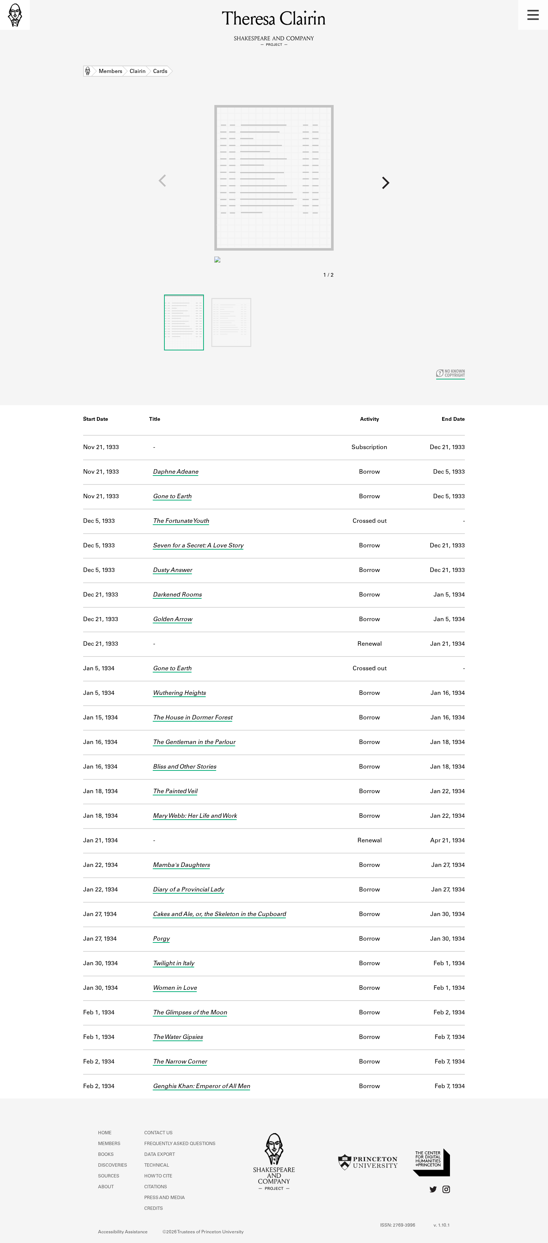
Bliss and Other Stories (184, 767)
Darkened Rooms (177, 595)
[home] (15, 15)
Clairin (138, 71)
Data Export (159, 1155)
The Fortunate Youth (181, 521)
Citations (155, 1187)
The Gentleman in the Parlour (194, 743)
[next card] (441, 185)
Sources (108, 1176)
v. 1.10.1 (442, 1225)
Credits (153, 1209)
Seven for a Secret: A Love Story (198, 546)
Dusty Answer (172, 570)
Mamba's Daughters (181, 865)
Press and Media (164, 1198)
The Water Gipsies (178, 1037)
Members (110, 71)
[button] (533, 15)
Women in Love (175, 988)
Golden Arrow (172, 620)
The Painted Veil (175, 792)
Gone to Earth (172, 497)
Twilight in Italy (173, 964)
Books (106, 1155)
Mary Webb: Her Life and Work (195, 816)
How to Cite (158, 1176)
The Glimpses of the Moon (190, 1013)
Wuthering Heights (179, 693)
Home (87, 71)
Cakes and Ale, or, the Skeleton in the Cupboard (219, 915)
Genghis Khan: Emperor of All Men (201, 1087)
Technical (156, 1165)
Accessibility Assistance (123, 1232)
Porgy (161, 939)
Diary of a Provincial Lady (188, 890)
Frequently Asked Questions (179, 1144)
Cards (160, 71)
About (106, 1187)
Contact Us (158, 1133)
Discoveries (112, 1165)
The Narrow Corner (180, 1062)
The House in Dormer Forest (192, 718)
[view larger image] (274, 189)
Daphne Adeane (175, 472)
